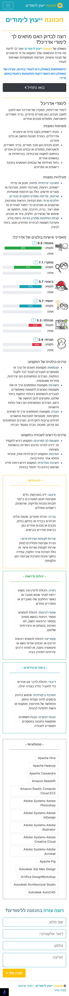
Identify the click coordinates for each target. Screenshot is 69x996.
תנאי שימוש (25, 986)
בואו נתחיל (35, 87)
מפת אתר (60, 990)
